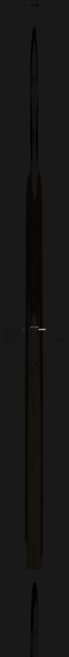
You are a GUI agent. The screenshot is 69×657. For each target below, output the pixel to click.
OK (42, 329)
